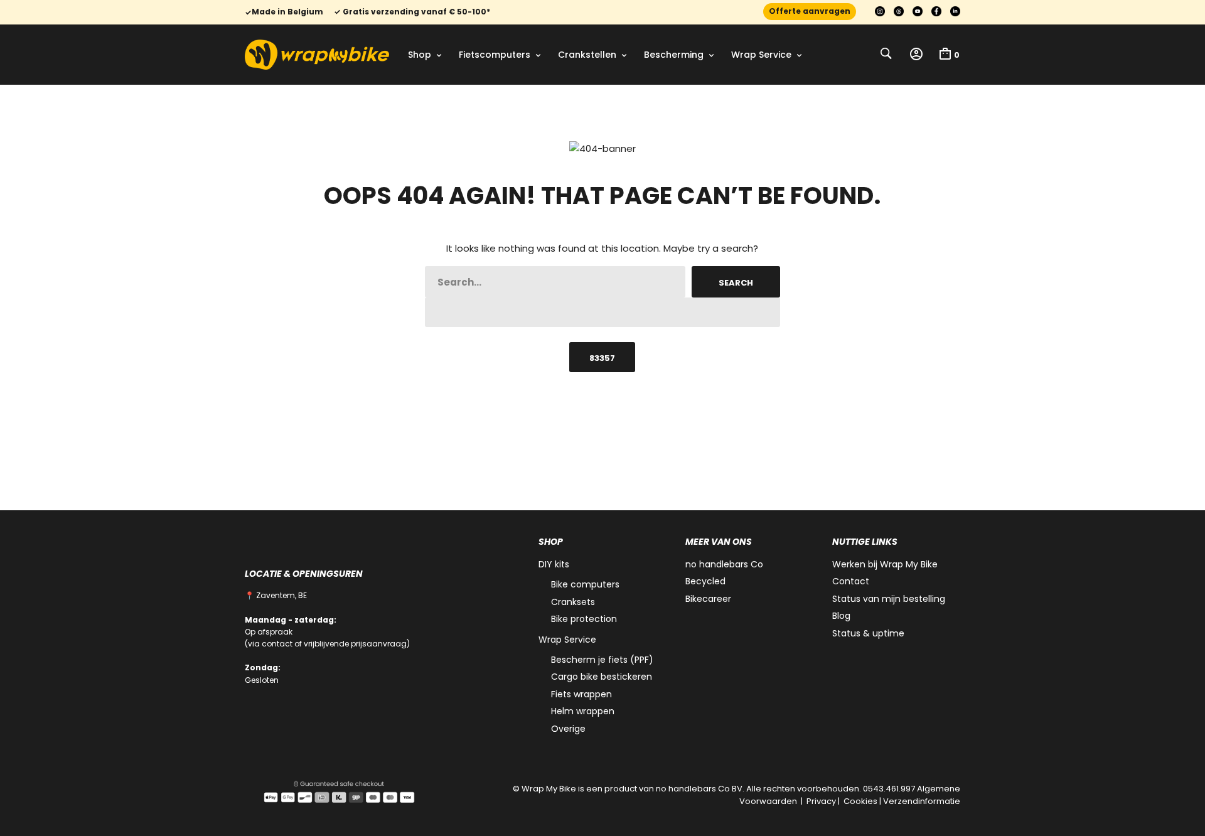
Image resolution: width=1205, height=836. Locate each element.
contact (277, 643)
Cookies (860, 801)
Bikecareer (708, 598)
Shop (419, 54)
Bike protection (584, 619)
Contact (850, 581)
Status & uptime (868, 633)
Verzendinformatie (921, 801)
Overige (568, 728)
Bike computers (585, 584)
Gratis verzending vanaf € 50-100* (415, 12)
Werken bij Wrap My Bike (885, 564)
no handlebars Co (724, 564)
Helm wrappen (582, 711)
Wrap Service (761, 54)
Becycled (705, 581)
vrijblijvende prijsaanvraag (355, 643)
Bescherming (674, 54)
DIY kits (553, 564)
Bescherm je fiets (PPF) (602, 659)
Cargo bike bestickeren (601, 676)
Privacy (821, 801)
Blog (841, 615)
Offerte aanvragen (809, 11)
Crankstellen (587, 54)
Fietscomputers (494, 54)
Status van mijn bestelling (888, 598)
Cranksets (573, 602)
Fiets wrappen (581, 694)
